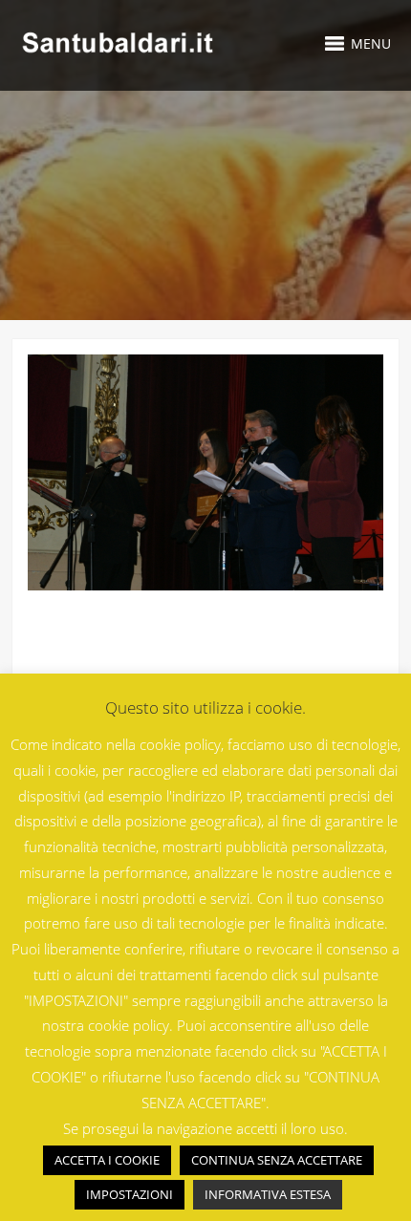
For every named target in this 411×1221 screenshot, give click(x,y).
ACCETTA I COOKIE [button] (107, 1159)
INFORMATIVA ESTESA (268, 1194)
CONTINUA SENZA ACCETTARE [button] (276, 1159)
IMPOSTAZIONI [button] (129, 1194)
